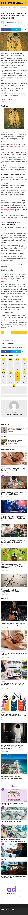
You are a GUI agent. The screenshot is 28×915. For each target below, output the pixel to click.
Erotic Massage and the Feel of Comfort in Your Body (13, 469)
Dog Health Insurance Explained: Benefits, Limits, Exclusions (13, 541)
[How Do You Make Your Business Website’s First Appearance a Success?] (14, 831)
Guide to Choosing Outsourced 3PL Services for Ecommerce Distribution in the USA (14, 716)
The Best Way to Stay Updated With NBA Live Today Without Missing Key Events (13, 624)
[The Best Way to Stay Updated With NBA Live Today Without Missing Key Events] (14, 611)
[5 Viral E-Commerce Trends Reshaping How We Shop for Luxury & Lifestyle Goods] (14, 670)
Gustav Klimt (5, 340)
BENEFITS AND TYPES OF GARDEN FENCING (15, 440)
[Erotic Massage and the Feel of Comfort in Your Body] (14, 458)
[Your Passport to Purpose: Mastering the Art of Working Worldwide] (14, 554)
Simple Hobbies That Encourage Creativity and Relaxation (13, 493)
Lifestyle (4, 11)
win (24, 369)
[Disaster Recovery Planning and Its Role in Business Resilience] (14, 506)
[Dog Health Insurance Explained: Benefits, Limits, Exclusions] (14, 530)
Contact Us (14, 909)
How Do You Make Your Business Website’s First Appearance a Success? (13, 840)
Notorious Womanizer (8, 343)
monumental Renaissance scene (17, 146)
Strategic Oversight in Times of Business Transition (13, 858)
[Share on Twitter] (16, 29)
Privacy (7, 909)
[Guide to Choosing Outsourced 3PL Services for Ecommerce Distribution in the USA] (14, 701)
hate (24, 382)
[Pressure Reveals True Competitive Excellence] (14, 580)
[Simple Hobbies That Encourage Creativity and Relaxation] (14, 482)
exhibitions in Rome (6, 278)
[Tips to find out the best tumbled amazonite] (14, 813)
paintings (3, 57)
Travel (2, 775)
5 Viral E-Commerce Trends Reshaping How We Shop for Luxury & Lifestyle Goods (12, 684)
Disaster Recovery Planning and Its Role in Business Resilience (13, 517)
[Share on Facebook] (6, 29)
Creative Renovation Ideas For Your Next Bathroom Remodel (17, 428)
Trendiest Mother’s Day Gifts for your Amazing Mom (12, 804)
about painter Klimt (9, 209)
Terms (2, 909)
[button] (26, 2)
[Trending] (3, 476)
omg (17, 369)
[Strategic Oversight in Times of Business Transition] (14, 850)
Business (3, 681)
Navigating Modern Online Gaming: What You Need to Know (13, 876)
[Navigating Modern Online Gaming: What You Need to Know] (14, 868)
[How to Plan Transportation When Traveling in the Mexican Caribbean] (14, 764)
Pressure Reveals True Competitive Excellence (10, 591)
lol (10, 369)
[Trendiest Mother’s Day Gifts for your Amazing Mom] (14, 795)
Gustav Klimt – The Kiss (7, 130)
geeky (10, 382)
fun (4, 369)
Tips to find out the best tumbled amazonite (11, 822)
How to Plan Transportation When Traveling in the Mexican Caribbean (11, 777)
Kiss (12, 340)
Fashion (2, 743)
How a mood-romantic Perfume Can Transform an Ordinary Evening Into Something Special (12, 747)
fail (3, 382)
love (18, 382)
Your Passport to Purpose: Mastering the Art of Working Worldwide (12, 566)
